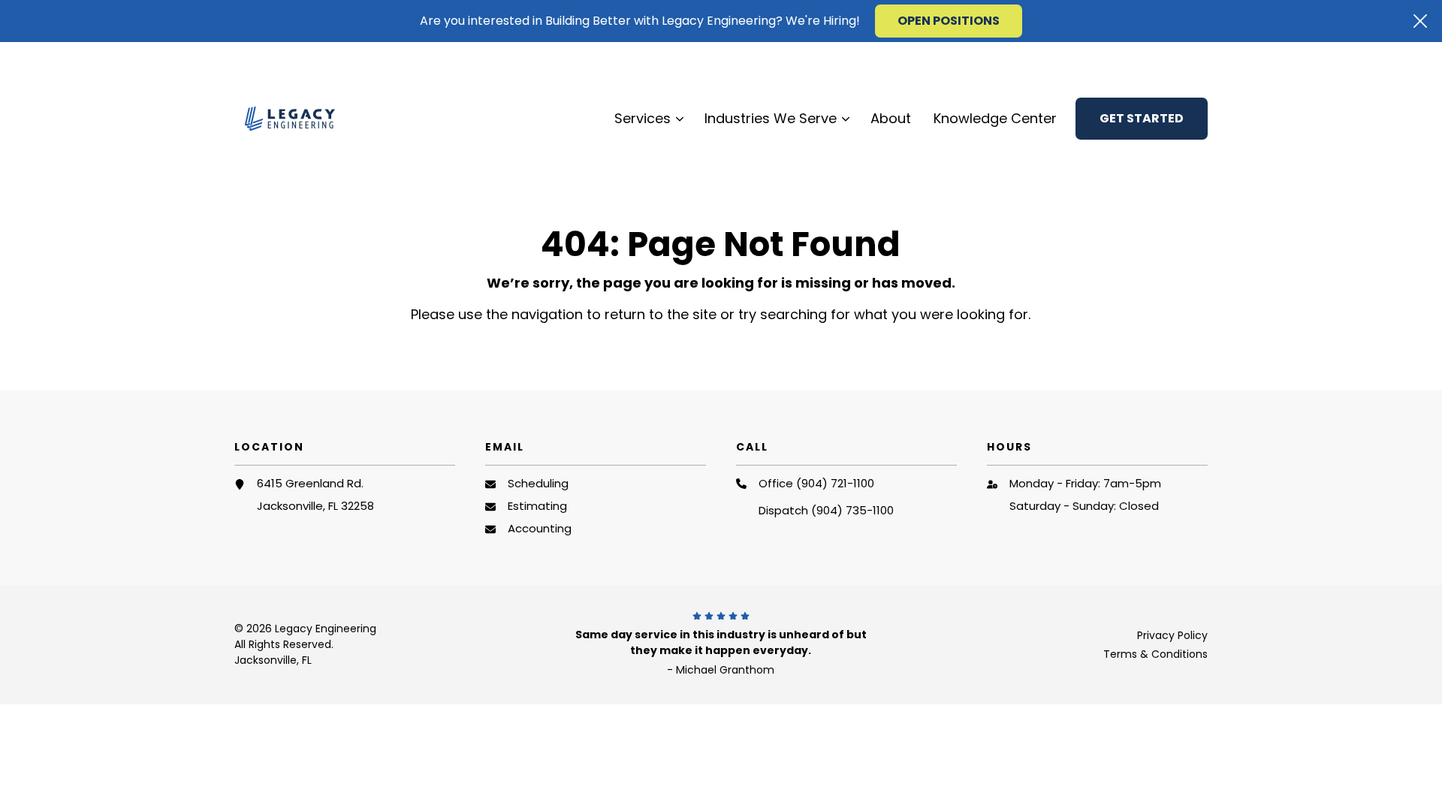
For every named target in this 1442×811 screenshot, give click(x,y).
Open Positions (948, 20)
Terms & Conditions (1155, 654)
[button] (1420, 21)
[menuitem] (1090, 59)
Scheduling (538, 483)
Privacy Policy (1172, 635)
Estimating (537, 506)
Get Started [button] (1142, 118)
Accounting (540, 528)
